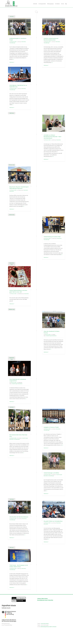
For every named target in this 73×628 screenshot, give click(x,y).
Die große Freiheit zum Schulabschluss (53, 521)
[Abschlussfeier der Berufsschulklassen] (19, 507)
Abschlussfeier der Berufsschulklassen (18, 516)
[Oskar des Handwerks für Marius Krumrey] (53, 319)
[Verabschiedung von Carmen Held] (53, 224)
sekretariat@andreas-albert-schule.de (48, 626)
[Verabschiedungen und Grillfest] (53, 461)
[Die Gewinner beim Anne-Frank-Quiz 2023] (19, 420)
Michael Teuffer (13, 41)
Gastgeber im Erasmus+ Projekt (51, 427)
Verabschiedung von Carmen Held (52, 236)
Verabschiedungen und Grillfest (51, 472)
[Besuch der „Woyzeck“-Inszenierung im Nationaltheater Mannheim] (19, 175)
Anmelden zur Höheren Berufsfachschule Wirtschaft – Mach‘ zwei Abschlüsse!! (52, 136)
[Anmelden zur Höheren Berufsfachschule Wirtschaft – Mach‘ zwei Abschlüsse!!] (53, 123)
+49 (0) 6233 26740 (45, 623)
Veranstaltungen (12, 42)
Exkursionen (11, 191)
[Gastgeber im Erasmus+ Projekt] (53, 416)
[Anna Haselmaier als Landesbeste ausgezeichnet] (19, 368)
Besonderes (24, 41)
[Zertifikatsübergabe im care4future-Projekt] (19, 26)
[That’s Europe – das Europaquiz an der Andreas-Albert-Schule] (19, 555)
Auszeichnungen (49, 335)
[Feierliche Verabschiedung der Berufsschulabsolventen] (53, 26)
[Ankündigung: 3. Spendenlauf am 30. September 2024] (19, 74)
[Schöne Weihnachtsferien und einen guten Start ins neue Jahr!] (19, 276)
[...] (13, 59)
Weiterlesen (11, 62)
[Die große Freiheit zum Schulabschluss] (53, 509)
